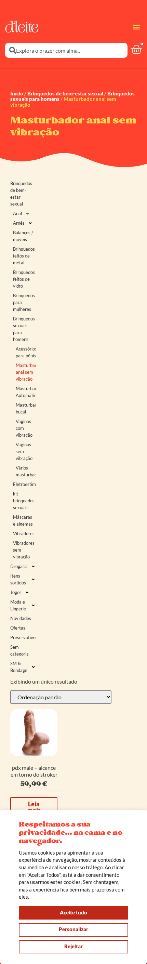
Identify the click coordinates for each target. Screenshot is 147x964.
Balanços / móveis (23, 236)
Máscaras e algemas (23, 520)
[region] (73, 887)
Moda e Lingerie (18, 605)
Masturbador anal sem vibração (26, 372)
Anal (17, 213)
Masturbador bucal (26, 408)
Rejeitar (73, 946)
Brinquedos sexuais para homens (24, 329)
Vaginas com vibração (24, 428)
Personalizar (73, 929)
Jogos (16, 592)
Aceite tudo (73, 912)
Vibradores (24, 533)
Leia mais (34, 807)
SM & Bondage (18, 667)
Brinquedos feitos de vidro (24, 279)
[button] (136, 26)
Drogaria (19, 566)
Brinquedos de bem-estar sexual (65, 93)
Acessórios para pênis (26, 352)
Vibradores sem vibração (24, 549)
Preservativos (23, 637)
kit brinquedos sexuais (24, 500)
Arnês (19, 223)
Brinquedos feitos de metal (24, 255)
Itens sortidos (18, 579)
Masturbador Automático (26, 392)
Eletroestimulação (24, 484)
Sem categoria (19, 650)
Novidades (20, 618)
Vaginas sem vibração (24, 451)
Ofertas (17, 628)
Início (16, 93)
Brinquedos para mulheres (24, 302)
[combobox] (66, 50)
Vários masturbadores (26, 471)
